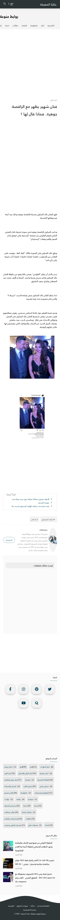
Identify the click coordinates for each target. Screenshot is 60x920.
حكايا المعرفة (48, 4)
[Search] (4, 4)
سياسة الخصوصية (29, 909)
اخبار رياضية (44, 773)
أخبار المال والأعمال (26, 773)
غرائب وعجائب (9, 812)
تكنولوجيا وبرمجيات (42, 792)
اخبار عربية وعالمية (11, 779)
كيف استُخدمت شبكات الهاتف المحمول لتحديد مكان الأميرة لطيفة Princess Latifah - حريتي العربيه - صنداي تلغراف (29, 506)
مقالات (15, 25)
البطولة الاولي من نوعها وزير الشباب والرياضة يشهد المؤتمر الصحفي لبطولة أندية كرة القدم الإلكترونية (34, 846)
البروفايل (9, 540)
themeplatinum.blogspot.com (30, 917)
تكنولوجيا (34, 25)
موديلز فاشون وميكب (12, 825)
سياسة (30, 799)
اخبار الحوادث (45, 766)
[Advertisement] (30, 62)
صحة (7, 25)
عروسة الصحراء (43, 502)
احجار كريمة (8, 766)
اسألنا (33, 905)
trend (47, 825)
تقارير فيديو (8, 792)
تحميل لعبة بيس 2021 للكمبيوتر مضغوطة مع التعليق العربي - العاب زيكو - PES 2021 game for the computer (35, 877)
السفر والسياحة (10, 786)
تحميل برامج (44, 786)
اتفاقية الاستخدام (43, 905)
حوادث (6, 799)
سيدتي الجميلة (10, 805)
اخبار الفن (7, 773)
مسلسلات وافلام (11, 818)
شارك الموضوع (47, 519)
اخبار (42, 25)
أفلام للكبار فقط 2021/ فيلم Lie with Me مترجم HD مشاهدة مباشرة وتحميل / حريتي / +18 (34, 862)
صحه (36, 805)
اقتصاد (24, 25)
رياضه (18, 799)
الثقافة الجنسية (43, 779)
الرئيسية (51, 25)
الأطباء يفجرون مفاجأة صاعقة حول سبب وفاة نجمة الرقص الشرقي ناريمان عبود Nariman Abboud (29, 499)
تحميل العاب (28, 786)
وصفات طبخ (33, 825)
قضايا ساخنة (27, 812)
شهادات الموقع (22, 905)
